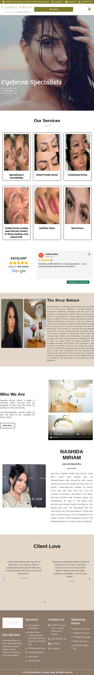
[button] (89, 9)
